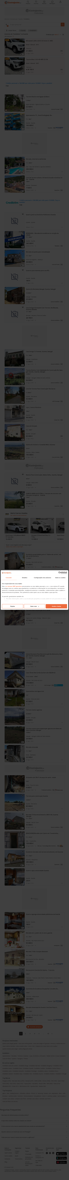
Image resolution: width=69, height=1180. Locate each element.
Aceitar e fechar (56, 606)
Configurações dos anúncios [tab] (42, 577)
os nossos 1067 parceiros (14, 586)
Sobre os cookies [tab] (60, 577)
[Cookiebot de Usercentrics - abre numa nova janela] (59, 573)
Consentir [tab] (9, 577)
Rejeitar (12, 606)
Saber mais (33, 606)
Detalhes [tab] (24, 577)
